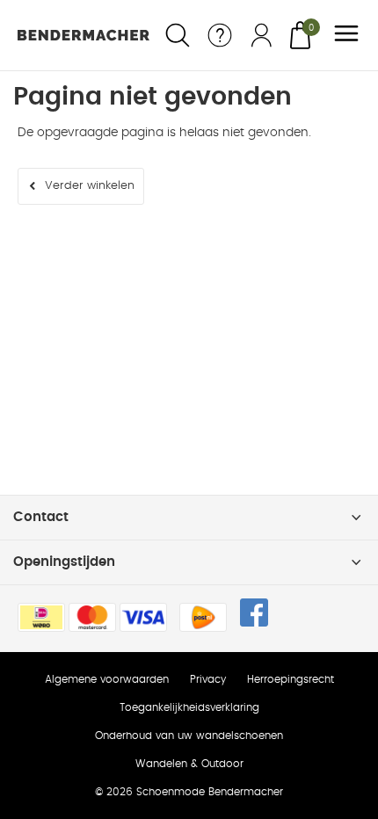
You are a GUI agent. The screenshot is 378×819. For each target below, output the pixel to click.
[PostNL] (203, 617)
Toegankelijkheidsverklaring (189, 707)
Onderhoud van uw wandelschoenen (189, 735)
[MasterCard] (92, 617)
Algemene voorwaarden (107, 679)
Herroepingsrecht (290, 679)
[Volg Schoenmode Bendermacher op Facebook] (254, 612)
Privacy (208, 679)
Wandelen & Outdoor (189, 763)
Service (220, 35)
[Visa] (143, 617)
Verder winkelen (89, 186)
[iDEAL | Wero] (41, 617)
